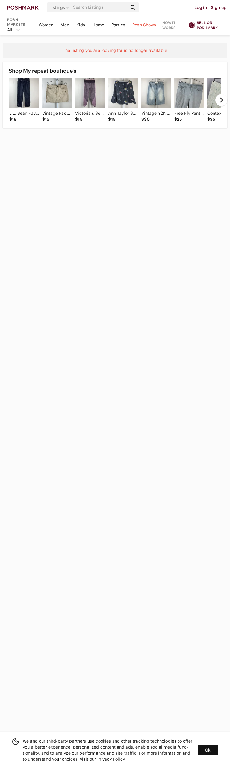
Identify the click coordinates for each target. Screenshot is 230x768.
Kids (80, 25)
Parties (118, 25)
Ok (208, 750)
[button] (60, 7)
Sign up (218, 7)
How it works (169, 25)
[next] (221, 100)
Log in (200, 7)
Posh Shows (144, 25)
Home (98, 25)
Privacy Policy (111, 759)
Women (46, 25)
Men (64, 25)
